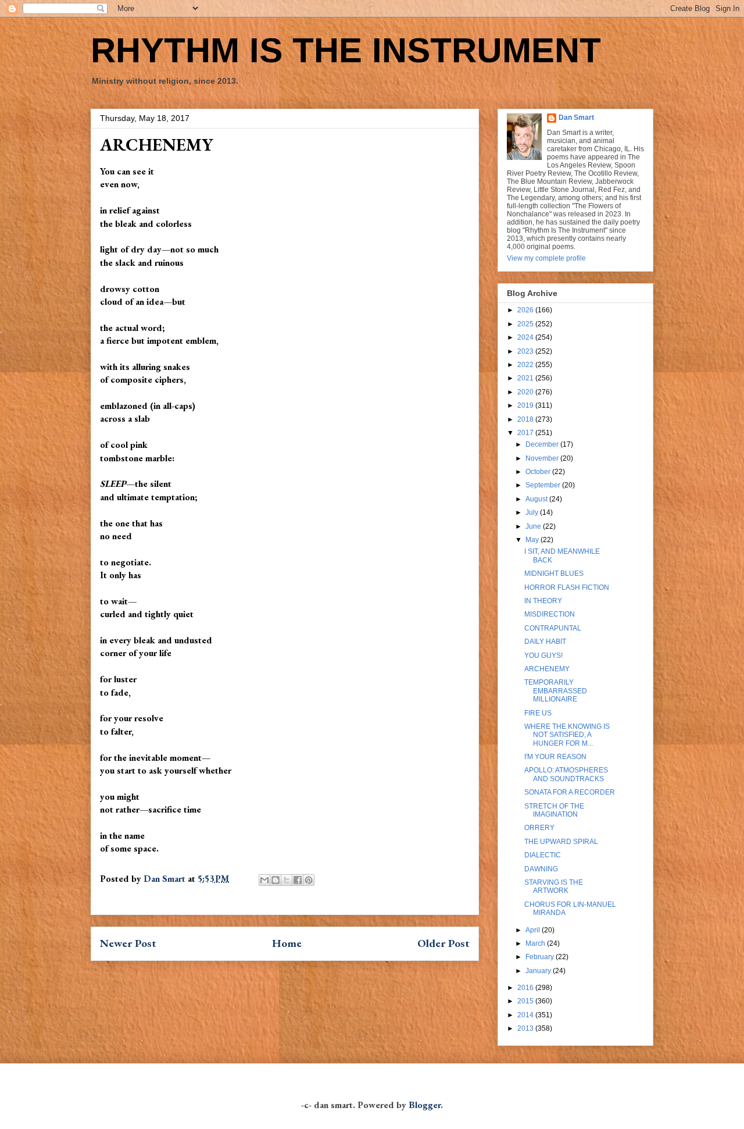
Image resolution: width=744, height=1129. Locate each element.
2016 (526, 988)
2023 (526, 351)
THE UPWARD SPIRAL (561, 842)
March (536, 943)
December (542, 444)
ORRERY (539, 828)
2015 (526, 1001)
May (533, 540)
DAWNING (541, 869)
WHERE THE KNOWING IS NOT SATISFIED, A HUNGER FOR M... (567, 734)
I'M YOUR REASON (555, 757)
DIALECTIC (542, 855)
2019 (526, 405)
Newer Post (128, 943)
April (533, 930)
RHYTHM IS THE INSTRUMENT (346, 50)
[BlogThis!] (275, 880)
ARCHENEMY (547, 669)
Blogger (425, 1105)
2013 (526, 1028)
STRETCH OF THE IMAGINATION (554, 810)
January (539, 971)
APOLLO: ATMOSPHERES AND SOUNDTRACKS (566, 774)
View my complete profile (546, 258)
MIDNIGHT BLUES (554, 573)
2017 (526, 433)
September (543, 485)
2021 (526, 378)
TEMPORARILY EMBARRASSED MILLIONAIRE (555, 690)
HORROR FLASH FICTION (566, 587)
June (534, 526)
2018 (526, 419)
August (537, 499)
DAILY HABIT (545, 641)
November (542, 458)
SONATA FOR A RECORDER (569, 792)
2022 (526, 365)
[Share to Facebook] (297, 880)
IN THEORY (543, 601)
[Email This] (264, 880)
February (540, 957)
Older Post (443, 943)
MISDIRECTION (549, 614)
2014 (526, 1015)
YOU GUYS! (543, 655)
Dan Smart (576, 117)
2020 (526, 392)
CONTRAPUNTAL (552, 628)
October (538, 472)
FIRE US (538, 713)
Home (287, 943)
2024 (526, 337)
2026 (526, 310)
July (532, 512)
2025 (526, 324)
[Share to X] (286, 880)
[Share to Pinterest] (308, 880)
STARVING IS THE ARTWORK (553, 886)
